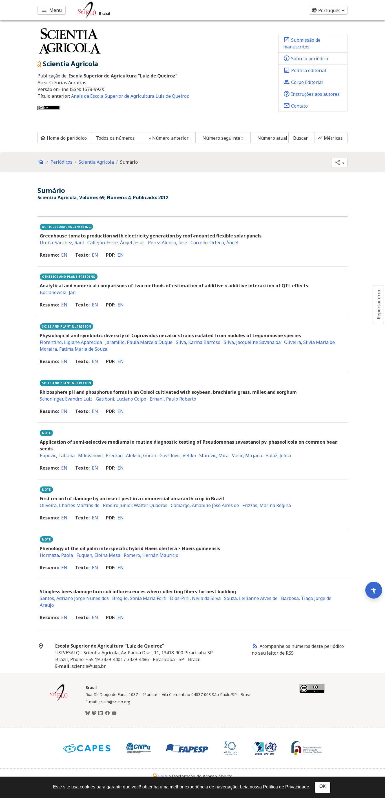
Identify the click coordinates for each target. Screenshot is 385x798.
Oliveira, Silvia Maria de (309, 342)
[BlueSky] (87, 713)
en (64, 255)
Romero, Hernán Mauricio (151, 555)
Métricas (330, 138)
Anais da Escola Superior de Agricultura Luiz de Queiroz (130, 96)
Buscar (300, 138)
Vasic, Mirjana (247, 455)
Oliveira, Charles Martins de (69, 505)
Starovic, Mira (214, 455)
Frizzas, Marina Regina (266, 505)
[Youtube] (114, 713)
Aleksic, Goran (141, 455)
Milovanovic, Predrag (100, 455)
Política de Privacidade (286, 786)
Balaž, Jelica (278, 455)
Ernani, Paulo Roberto (173, 399)
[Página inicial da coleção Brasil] (59, 700)
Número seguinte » (223, 138)
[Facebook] (107, 713)
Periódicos (61, 162)
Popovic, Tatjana (57, 455)
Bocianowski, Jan (58, 292)
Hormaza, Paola (56, 555)
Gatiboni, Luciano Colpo (121, 399)
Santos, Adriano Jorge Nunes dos (74, 598)
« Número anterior (169, 138)
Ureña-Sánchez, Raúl (62, 242)
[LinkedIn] (100, 713)
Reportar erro (378, 304)
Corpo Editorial (303, 82)
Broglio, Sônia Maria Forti (139, 598)
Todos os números (115, 138)
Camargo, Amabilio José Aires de (205, 505)
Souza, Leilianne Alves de (251, 598)
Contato (295, 105)
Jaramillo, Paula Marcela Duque (138, 342)
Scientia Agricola (96, 162)
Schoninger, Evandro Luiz (66, 399)
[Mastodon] (94, 713)
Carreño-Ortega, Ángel (214, 242)
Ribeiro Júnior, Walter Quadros (135, 505)
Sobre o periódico (305, 58)
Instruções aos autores (311, 93)
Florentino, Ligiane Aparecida (71, 342)
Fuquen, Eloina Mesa (98, 555)
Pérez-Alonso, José (167, 242)
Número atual (272, 138)
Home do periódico (63, 138)
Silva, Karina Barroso (198, 342)
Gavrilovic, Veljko (178, 455)
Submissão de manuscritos (301, 43)
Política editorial (304, 70)
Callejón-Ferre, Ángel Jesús (116, 242)
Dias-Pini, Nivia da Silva (195, 598)
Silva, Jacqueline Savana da (252, 342)
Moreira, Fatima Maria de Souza (73, 349)
